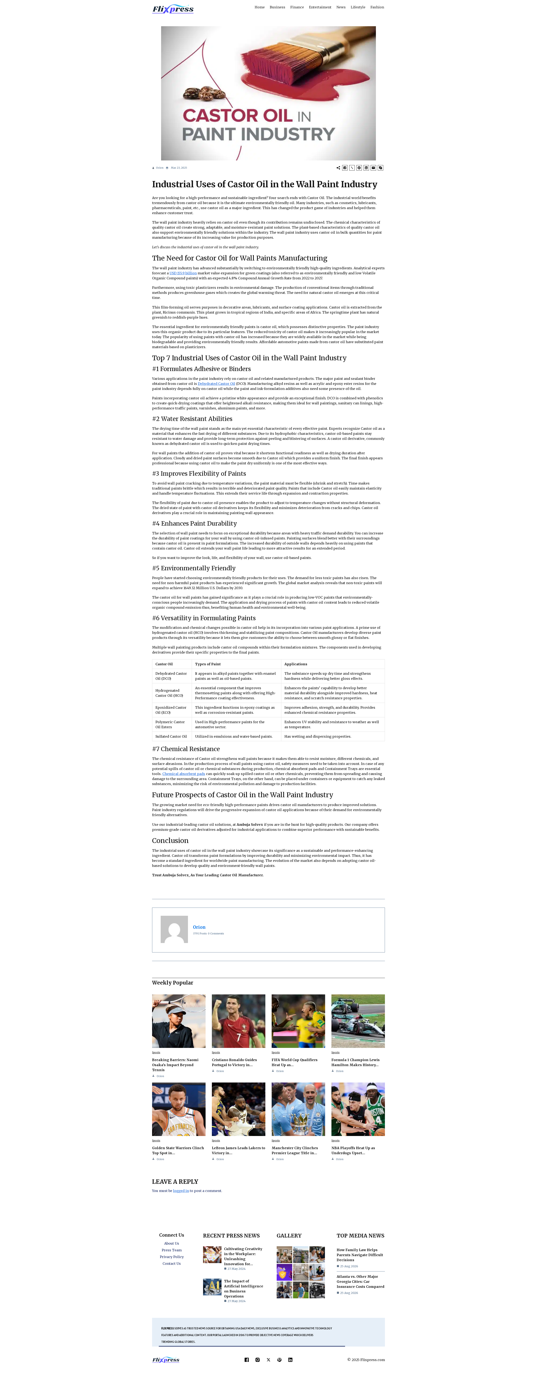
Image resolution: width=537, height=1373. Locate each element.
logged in (181, 1191)
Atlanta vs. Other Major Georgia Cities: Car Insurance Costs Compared (360, 1281)
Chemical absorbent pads (183, 774)
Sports (156, 1052)
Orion (159, 167)
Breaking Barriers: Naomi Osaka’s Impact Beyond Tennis (175, 1065)
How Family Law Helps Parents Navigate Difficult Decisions (360, 1255)
